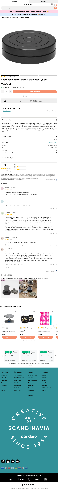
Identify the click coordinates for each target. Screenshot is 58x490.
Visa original (21, 245)
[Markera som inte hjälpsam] (54, 197)
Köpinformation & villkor (47, 387)
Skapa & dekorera (9, 17)
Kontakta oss (4, 375)
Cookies (3, 390)
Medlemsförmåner (18, 387)
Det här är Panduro (32, 375)
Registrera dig (17, 380)
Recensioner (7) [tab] (5, 183)
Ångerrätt (44, 380)
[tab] (10, 75)
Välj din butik (6, 111)
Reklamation (44, 385)
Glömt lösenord (17, 382)
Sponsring (30, 395)
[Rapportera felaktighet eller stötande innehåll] (56, 197)
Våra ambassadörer (32, 380)
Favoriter (3, 382)
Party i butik (31, 390)
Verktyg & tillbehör (24, 17)
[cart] (55, 4)
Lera (16, 17)
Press (29, 392)
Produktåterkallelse (5, 392)
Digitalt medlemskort (19, 377)
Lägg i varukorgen (35, 91)
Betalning (44, 375)
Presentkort (44, 390)
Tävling (29, 382)
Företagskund (4, 385)
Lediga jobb (31, 385)
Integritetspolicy (4, 387)
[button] (2, 91)
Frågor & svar (4, 380)
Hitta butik (3, 377)
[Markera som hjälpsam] (51, 197)
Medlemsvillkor (17, 385)
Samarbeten (31, 387)
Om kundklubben (18, 375)
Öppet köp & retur (46, 382)
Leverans (44, 377)
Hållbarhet (30, 377)
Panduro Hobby (53, 142)
